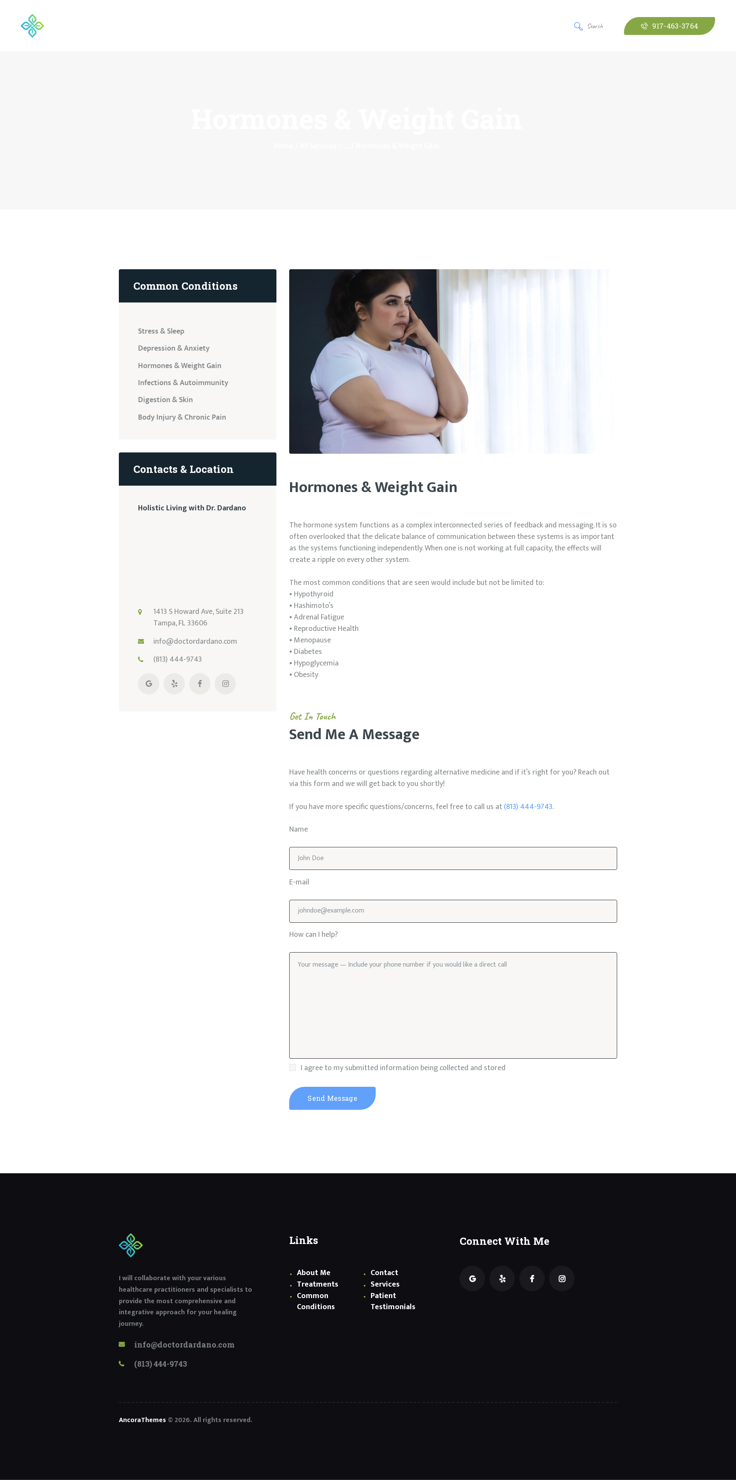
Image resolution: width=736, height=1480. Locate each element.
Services (385, 1284)
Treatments (317, 1284)
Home (283, 146)
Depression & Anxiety (174, 348)
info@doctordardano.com (195, 641)
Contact (384, 1273)
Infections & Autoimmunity (183, 383)
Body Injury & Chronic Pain (182, 417)
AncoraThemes (142, 1420)
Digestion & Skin (165, 400)
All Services (318, 146)
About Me (314, 1273)
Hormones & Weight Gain (179, 366)
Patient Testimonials (393, 1302)
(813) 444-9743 (528, 806)
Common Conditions (316, 1302)
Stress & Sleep (161, 331)
